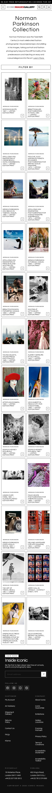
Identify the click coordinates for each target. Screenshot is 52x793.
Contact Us (9, 728)
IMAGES (40, 786)
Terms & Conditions (39, 744)
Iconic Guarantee (39, 707)
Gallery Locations (39, 721)
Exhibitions (39, 714)
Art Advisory (10, 706)
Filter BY (26, 67)
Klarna (8, 741)
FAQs (7, 735)
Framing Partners (38, 729)
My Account (10, 700)
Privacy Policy (40, 736)
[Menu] (3, 7)
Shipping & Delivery (9, 713)
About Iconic (40, 700)
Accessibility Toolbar (40, 760)
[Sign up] (43, 674)
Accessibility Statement (40, 752)
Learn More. (39, 58)
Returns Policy (8, 721)
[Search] (39, 7)
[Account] (44, 7)
